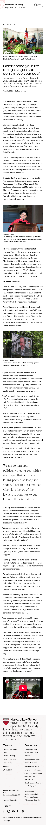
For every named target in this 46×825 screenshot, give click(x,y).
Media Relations (31, 763)
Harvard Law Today (14, 5)
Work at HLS (7, 770)
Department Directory (33, 759)
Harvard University (10, 800)
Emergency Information (33, 770)
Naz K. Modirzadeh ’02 (28, 184)
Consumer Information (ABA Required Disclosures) (33, 776)
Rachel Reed (21, 91)
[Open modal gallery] (23, 218)
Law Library (7, 763)
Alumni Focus (9, 24)
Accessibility (29, 791)
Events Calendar (31, 749)
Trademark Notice (31, 797)
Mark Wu (29, 187)
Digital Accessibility (32, 794)
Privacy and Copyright (33, 800)
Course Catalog (9, 756)
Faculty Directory (9, 759)
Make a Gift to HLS (32, 766)
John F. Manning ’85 (30, 286)
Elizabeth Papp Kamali (25, 131)
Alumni (5, 766)
